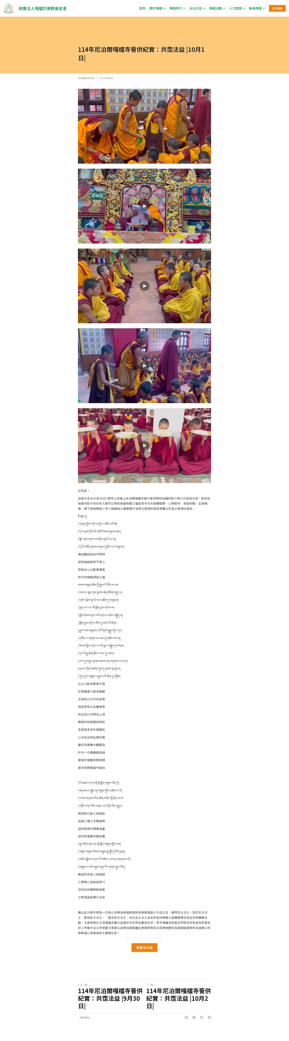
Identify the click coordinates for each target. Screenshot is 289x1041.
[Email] (209, 1017)
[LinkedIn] (201, 1017)
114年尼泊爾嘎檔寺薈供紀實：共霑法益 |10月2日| (178, 998)
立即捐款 (277, 8)
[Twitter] (194, 1017)
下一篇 (149, 984)
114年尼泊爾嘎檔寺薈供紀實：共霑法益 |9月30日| (110, 998)
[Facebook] (186, 1017)
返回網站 (85, 1017)
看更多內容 (144, 947)
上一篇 (83, 984)
